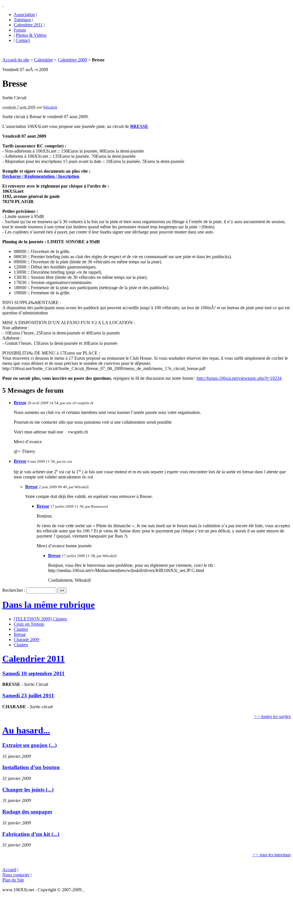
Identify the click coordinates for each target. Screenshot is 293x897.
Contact (23, 40)
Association (24, 14)
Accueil (9, 869)
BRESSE (139, 126)
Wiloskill (50, 107)
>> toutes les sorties (272, 716)
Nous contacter (15, 874)
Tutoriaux (22, 19)
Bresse (20, 402)
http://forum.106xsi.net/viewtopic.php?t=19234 (239, 378)
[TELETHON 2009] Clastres (40, 618)
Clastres (21, 629)
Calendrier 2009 (72, 59)
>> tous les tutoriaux (271, 854)
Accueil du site (15, 59)
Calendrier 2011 (28, 24)
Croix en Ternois (29, 624)
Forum (20, 30)
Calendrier (43, 59)
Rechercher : (13, 590)
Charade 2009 (26, 639)
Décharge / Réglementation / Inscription (40, 176)
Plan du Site (13, 879)
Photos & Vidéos (31, 35)
